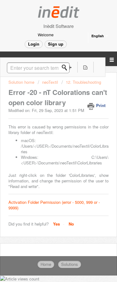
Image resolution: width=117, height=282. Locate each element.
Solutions (69, 264)
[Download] (47, 136)
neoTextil (50, 82)
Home (46, 264)
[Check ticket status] (85, 67)
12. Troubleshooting (83, 82)
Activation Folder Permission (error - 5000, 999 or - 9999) (54, 205)
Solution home (22, 82)
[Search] (66, 68)
